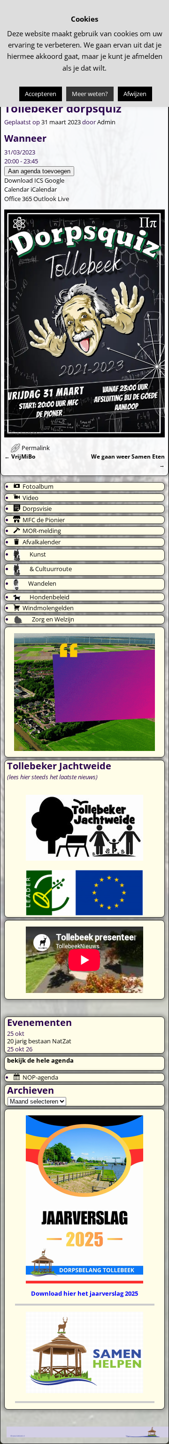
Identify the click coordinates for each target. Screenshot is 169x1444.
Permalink (36, 448)
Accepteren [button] (40, 93)
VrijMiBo (19, 456)
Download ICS (23, 180)
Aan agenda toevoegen (39, 171)
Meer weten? (90, 93)
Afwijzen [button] (134, 93)
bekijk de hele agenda (40, 1060)
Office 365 (18, 198)
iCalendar (44, 189)
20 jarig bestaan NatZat (39, 1041)
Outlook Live (51, 198)
